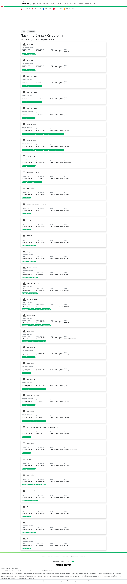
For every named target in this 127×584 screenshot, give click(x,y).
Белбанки (25, 3)
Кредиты (46, 4)
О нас (43, 557)
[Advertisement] (63, 20)
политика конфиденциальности (44, 581)
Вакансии (74, 557)
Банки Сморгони (31, 31)
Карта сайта (65, 557)
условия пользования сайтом (83, 581)
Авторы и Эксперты (53, 557)
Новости (80, 4)
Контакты (83, 557)
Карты (53, 4)
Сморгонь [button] (24, 1)
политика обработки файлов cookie (64, 581)
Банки (66, 4)
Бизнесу (72, 4)
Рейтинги (88, 4)
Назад (23, 31)
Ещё (95, 4)
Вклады (59, 4)
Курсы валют (37, 4)
